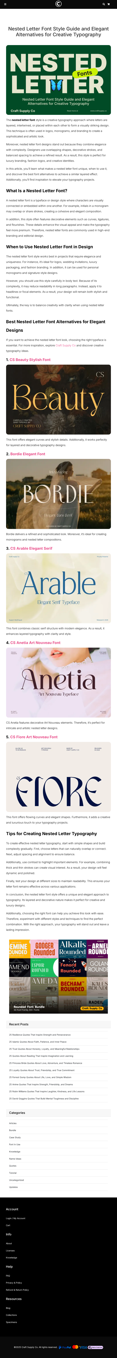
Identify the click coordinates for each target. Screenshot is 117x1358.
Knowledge (14, 1151)
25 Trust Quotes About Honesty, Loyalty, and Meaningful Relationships (44, 1049)
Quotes (12, 1165)
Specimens (11, 1322)
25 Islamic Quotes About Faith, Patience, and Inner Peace (37, 1041)
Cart (8, 1225)
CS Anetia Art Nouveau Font (35, 642)
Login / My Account (15, 1218)
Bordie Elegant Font (27, 454)
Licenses (10, 1250)
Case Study (15, 1137)
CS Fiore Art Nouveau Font (34, 737)
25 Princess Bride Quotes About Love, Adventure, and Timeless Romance (45, 1063)
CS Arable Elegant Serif (31, 548)
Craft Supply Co (66, 345)
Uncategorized (16, 1180)
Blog (8, 1308)
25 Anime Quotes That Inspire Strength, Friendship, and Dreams (41, 1084)
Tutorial (12, 1173)
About (9, 1243)
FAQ (8, 1275)
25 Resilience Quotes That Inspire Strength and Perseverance (40, 1034)
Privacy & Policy (14, 1282)
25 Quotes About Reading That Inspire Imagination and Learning (41, 1056)
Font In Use (14, 1144)
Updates (13, 1187)
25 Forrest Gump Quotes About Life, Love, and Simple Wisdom (40, 1077)
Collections (11, 1315)
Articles (12, 1123)
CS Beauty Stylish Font (30, 359)
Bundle (12, 1130)
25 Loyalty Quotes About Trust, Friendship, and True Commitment (41, 1070)
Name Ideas (15, 1158)
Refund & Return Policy (17, 1290)
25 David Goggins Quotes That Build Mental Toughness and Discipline (44, 1098)
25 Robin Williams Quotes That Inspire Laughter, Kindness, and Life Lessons (46, 1091)
